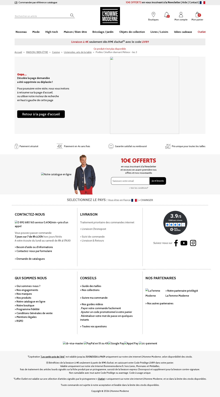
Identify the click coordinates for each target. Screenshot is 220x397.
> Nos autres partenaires (159, 303)
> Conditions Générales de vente (34, 313)
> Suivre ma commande (94, 297)
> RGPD (19, 321)
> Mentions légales (26, 317)
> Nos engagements (26, 290)
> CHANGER (146, 200)
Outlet (101, 378)
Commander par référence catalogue (37, 2)
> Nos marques (23, 293)
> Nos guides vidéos (91, 304)
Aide (184, 2)
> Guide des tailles (90, 286)
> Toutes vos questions (93, 326)
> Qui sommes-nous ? (27, 286)
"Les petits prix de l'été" (53, 356)
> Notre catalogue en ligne (30, 301)
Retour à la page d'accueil (41, 114)
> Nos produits (23, 297)
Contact (193, 2)
